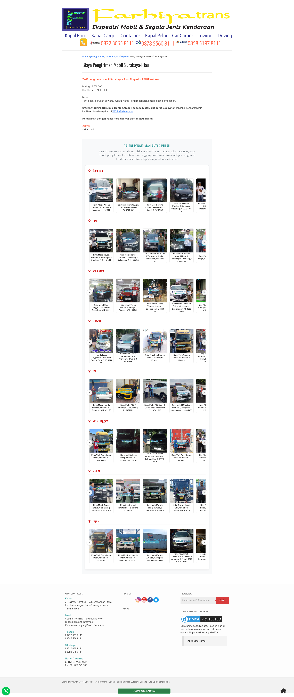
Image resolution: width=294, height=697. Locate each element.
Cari (222, 600)
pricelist (100, 56)
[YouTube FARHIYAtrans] (144, 601)
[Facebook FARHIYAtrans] (150, 601)
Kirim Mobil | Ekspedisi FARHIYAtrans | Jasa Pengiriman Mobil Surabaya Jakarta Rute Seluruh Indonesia (121, 682)
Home (85, 56)
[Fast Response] (6, 691)
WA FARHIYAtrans (122, 111)
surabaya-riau (122, 56)
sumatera (110, 56)
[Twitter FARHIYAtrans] (156, 601)
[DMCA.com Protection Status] (202, 622)
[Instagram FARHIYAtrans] (138, 601)
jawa (92, 56)
